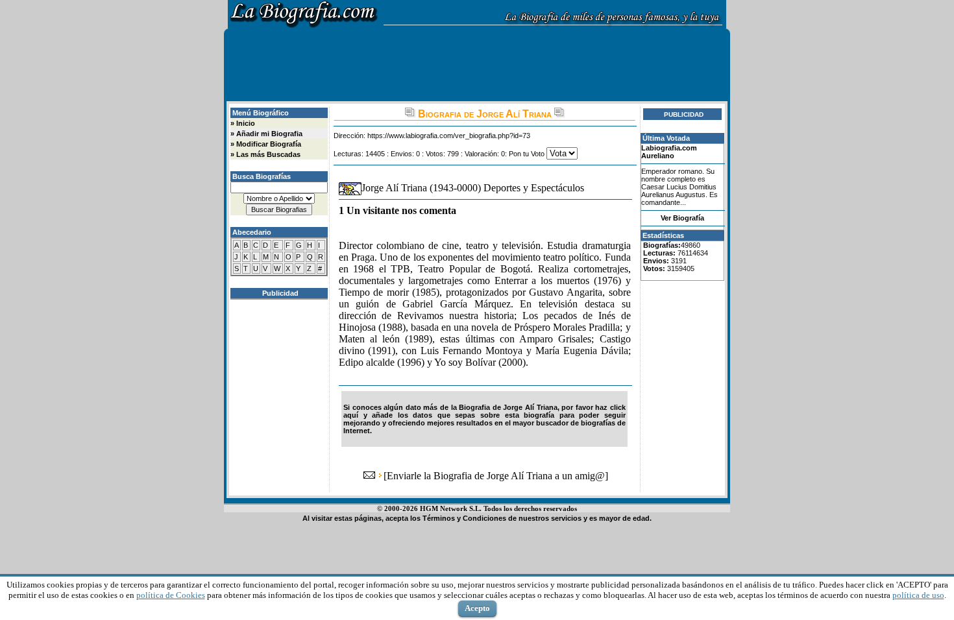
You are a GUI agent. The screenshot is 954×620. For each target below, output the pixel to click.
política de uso (918, 595)
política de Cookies (170, 595)
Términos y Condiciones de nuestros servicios (501, 518)
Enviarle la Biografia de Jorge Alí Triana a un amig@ (496, 475)
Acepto (477, 608)
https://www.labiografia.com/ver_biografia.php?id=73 (448, 135)
